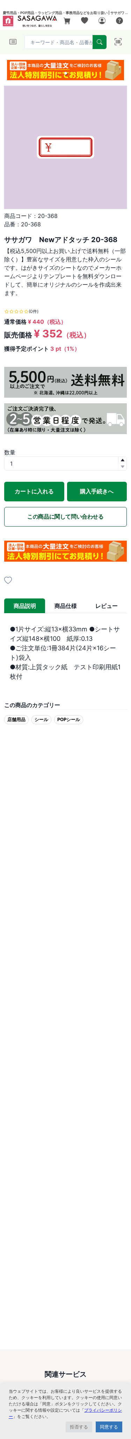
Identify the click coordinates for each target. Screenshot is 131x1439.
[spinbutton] (65, 464)
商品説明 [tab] (25, 605)
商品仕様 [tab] (65, 605)
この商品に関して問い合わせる (65, 516)
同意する (109, 1427)
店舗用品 (16, 719)
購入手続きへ (97, 491)
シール (41, 719)
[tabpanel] (65, 653)
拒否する (79, 1427)
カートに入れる (34, 491)
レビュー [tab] (106, 605)
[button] (65, 73)
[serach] (100, 42)
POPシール (68, 719)
